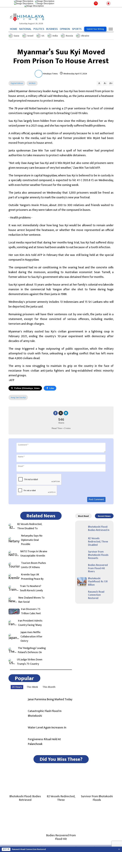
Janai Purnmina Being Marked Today (50, 699)
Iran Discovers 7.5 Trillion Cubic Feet (31, 611)
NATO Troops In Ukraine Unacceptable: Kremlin (33, 553)
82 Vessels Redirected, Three (61, 798)
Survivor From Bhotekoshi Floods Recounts (98, 555)
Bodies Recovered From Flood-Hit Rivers (98, 568)
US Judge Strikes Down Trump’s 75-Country (29, 662)
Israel (30, 36)
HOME (13, 29)
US (43, 36)
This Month (49, 687)
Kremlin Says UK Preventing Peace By (32, 577)
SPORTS (77, 29)
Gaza (16, 36)
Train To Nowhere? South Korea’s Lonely (31, 588)
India (55, 36)
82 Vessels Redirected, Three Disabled (98, 541)
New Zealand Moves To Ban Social (31, 600)
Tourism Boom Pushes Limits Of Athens (33, 565)
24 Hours (17, 687)
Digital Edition (17, 83)
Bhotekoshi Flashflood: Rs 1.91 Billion (98, 581)
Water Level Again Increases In (47, 727)
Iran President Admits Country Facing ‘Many (30, 623)
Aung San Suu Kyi (18, 397)
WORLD (32, 83)
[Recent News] (100, 3)
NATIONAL (25, 29)
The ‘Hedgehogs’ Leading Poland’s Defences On (32, 650)
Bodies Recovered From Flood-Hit (61, 837)
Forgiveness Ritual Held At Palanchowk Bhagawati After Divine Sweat (44, 849)
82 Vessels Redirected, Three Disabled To (29, 526)
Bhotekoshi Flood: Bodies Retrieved (25, 798)
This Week (32, 687)
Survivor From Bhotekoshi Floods (97, 798)
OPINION (65, 29)
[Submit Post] (104, 3)
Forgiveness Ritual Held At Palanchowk (44, 742)
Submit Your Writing (95, 29)
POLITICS (38, 29)
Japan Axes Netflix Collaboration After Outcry (31, 636)
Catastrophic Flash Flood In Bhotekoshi (44, 713)
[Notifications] (108, 3)
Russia (69, 36)
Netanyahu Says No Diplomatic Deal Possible (31, 540)
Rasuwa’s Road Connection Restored (96, 595)
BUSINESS (52, 29)
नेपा (96, 3)
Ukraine (85, 36)
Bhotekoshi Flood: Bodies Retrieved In (98, 528)
